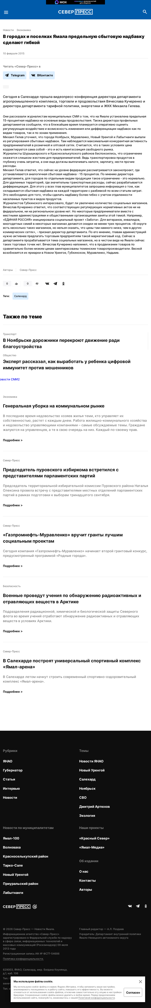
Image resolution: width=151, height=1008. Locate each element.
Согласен (133, 992)
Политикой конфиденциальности (96, 997)
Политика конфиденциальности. (23, 958)
